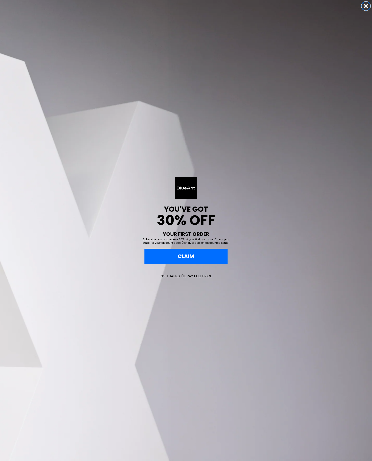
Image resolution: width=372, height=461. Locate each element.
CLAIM (186, 256)
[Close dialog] (366, 6)
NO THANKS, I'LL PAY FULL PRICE (186, 276)
